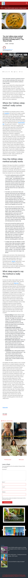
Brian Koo (16, 283)
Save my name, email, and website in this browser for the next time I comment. (14, 499)
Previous (2, 530)
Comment (4, 469)
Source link (5, 407)
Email (3, 487)
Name (3, 482)
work (20, 280)
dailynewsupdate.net (8, 49)
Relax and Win (19, 173)
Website (3, 492)
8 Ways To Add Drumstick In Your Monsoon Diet (12, 28)
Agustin (13, 261)
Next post (21, 459)
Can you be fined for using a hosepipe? (14, 515)
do (12, 298)
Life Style (5, 413)
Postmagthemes (22, 576)
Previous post (7, 459)
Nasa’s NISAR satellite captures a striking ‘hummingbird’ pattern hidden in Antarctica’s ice (17, 549)
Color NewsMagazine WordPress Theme (13, 575)
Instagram (6, 113)
